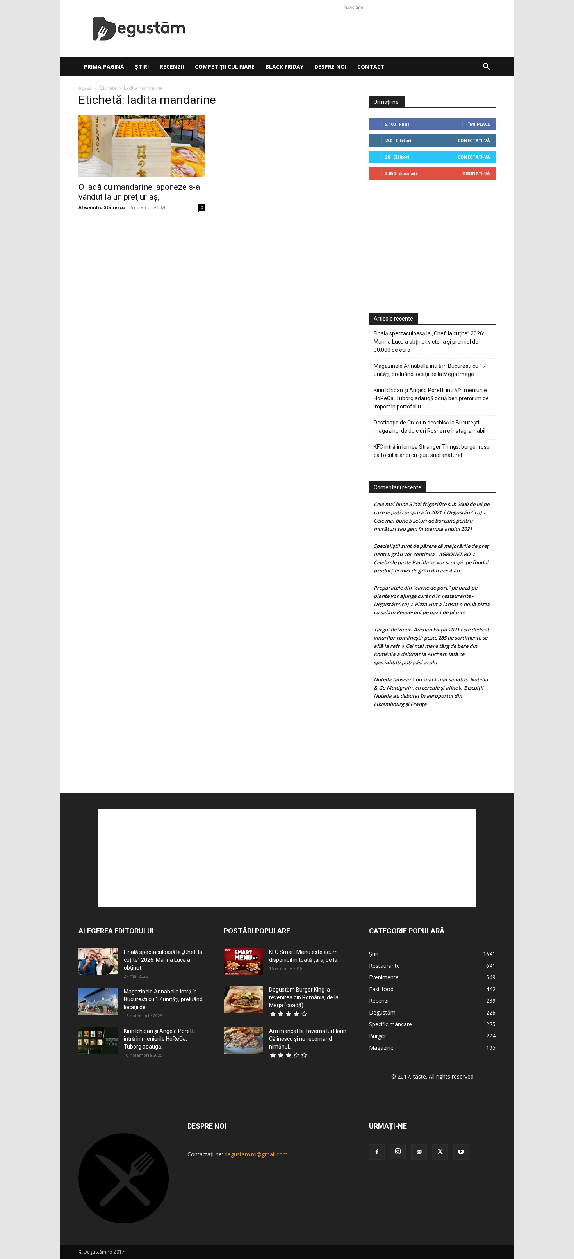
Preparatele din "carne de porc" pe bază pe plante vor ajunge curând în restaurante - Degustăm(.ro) (425, 596)
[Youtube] (461, 1152)
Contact (371, 66)
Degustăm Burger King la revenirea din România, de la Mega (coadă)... (304, 997)
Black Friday (284, 66)
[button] (486, 67)
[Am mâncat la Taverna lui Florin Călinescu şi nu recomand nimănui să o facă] (243, 1040)
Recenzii (172, 66)
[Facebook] (377, 1152)
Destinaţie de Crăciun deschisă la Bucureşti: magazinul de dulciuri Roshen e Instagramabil (429, 426)
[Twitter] (440, 1152)
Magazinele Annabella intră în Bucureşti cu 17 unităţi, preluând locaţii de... (163, 999)
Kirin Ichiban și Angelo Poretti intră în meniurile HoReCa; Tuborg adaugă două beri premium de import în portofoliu (431, 398)
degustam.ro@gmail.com (256, 1154)
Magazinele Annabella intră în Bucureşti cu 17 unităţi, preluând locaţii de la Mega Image (430, 370)
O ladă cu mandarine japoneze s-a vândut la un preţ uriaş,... (139, 192)
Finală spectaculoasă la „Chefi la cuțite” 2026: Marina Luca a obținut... (163, 960)
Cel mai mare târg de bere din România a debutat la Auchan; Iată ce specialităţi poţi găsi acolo (425, 654)
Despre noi (330, 66)
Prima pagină (104, 66)
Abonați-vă (476, 173)
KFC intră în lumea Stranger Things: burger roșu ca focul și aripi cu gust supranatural (432, 451)
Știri (142, 66)
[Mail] (419, 1152)
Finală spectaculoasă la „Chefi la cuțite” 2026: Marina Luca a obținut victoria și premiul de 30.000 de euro (429, 341)
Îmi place (479, 124)
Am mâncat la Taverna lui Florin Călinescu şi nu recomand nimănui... (307, 1039)
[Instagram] (398, 1151)
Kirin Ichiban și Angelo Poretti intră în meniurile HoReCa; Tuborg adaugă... (159, 1039)
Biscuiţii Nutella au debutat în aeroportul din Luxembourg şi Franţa (428, 696)
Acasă (85, 88)
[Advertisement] (353, 28)
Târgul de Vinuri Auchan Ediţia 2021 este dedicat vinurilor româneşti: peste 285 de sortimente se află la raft (431, 637)
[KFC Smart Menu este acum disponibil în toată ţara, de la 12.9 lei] (243, 961)
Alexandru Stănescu (101, 207)
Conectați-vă (474, 140)
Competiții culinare (225, 66)
